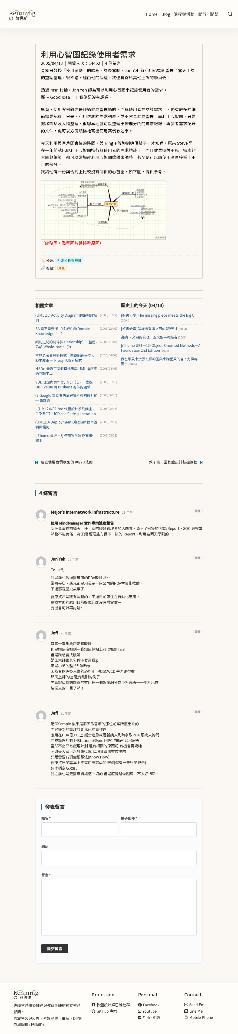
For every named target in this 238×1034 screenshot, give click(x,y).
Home (152, 14)
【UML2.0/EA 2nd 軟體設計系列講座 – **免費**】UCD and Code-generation (65, 411)
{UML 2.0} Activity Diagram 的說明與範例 (66, 317)
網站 (44, 846)
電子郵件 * (129, 818)
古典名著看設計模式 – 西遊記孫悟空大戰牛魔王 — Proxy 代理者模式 (65, 358)
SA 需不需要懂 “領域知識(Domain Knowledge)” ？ (62, 331)
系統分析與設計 (69, 260)
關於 (202, 14)
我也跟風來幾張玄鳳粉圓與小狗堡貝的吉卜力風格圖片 (159, 361)
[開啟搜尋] (230, 14)
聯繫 (214, 14)
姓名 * (46, 818)
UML (61, 267)
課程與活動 (184, 14)
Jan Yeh (58, 559)
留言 (46, 874)
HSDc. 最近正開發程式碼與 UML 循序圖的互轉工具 (66, 371)
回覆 (198, 510)
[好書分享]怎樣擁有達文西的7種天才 (154, 328)
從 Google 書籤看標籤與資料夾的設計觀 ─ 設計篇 (66, 398)
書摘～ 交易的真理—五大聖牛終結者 (153, 337)
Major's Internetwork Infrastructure (85, 512)
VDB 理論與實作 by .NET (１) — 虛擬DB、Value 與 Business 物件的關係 (64, 384)
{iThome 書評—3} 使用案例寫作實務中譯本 (65, 438)
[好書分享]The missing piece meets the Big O (158, 317)
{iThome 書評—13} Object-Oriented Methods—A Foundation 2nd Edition (160, 348)
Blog (165, 14)
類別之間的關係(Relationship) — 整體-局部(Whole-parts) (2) (66, 344)
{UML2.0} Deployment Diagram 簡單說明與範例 (66, 424)
